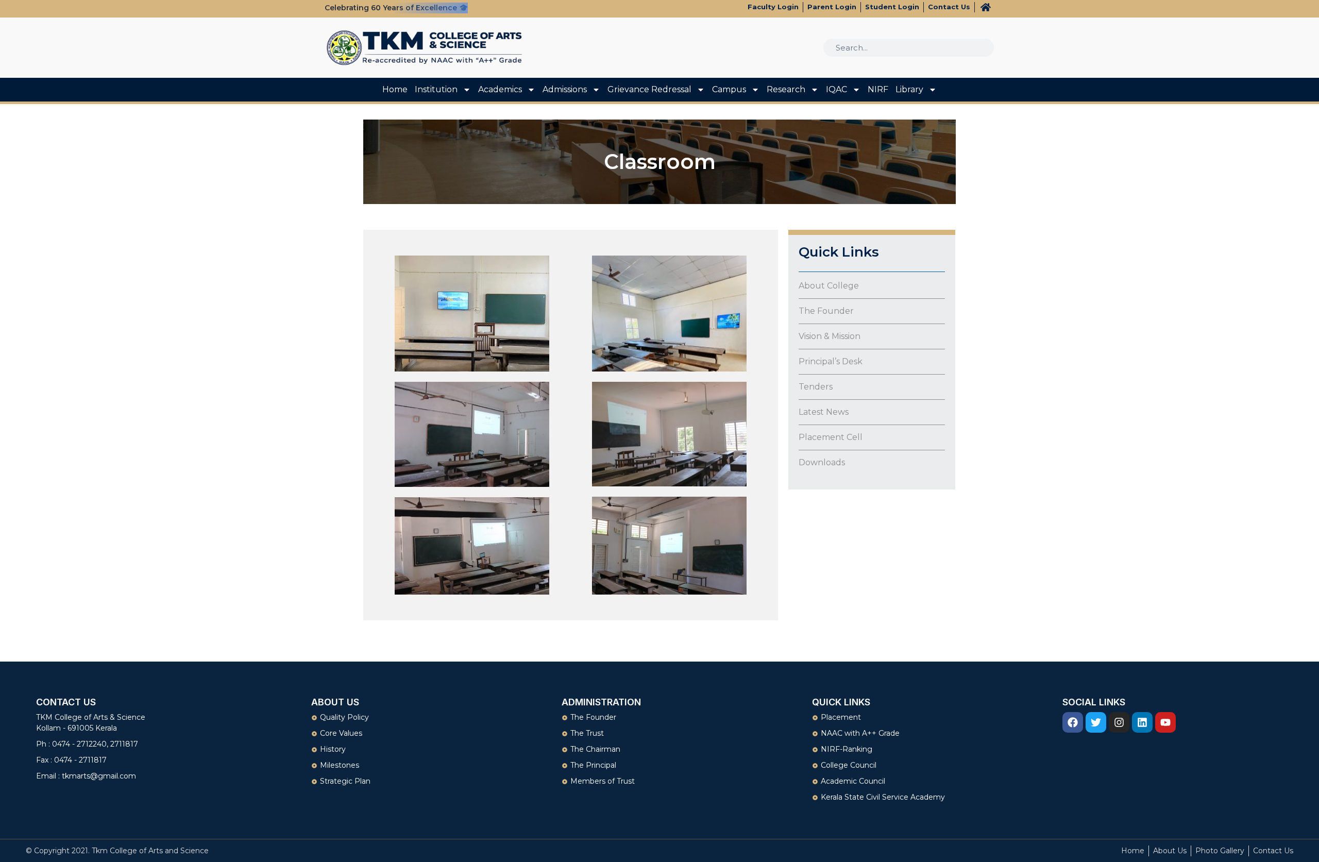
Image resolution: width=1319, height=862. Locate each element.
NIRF (878, 89)
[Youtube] (1165, 722)
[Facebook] (1072, 722)
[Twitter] (1096, 722)
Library (909, 89)
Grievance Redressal (649, 89)
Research (786, 89)
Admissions (565, 89)
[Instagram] (1119, 722)
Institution (436, 89)
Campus (729, 89)
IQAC (836, 89)
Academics (500, 89)
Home (395, 89)
